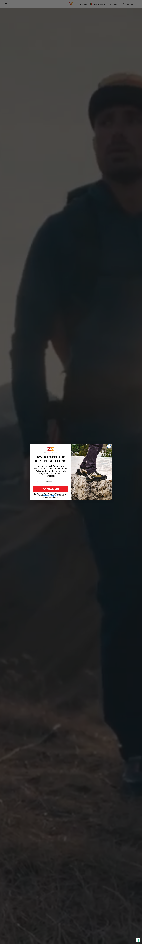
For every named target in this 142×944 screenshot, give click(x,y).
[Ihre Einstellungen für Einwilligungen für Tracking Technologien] (138, 940)
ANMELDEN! (51, 488)
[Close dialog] (109, 446)
